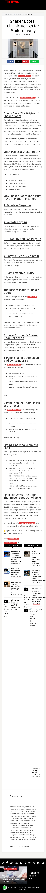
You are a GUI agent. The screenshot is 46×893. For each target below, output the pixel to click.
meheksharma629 (16, 594)
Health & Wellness (11, 868)
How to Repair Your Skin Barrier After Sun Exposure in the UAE (16, 586)
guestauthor (26, 34)
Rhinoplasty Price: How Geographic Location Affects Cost (15, 604)
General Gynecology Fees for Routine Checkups (15, 880)
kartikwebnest (17, 577)
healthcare (5, 877)
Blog (19, 543)
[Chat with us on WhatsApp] (4, 888)
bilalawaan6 (16, 563)
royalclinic (16, 610)
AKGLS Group (18, 887)
